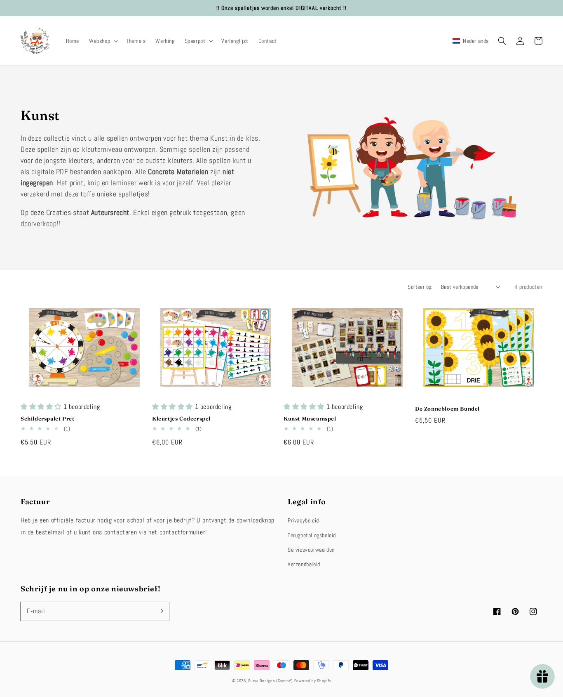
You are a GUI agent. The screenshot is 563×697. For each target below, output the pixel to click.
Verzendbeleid (304, 564)
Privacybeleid (303, 520)
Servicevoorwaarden (311, 549)
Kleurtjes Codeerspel (181, 418)
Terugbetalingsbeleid (312, 535)
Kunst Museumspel (310, 418)
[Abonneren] (160, 611)
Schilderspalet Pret (47, 418)
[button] (102, 41)
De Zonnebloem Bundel (447, 408)
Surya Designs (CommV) (270, 680)
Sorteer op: (420, 287)
